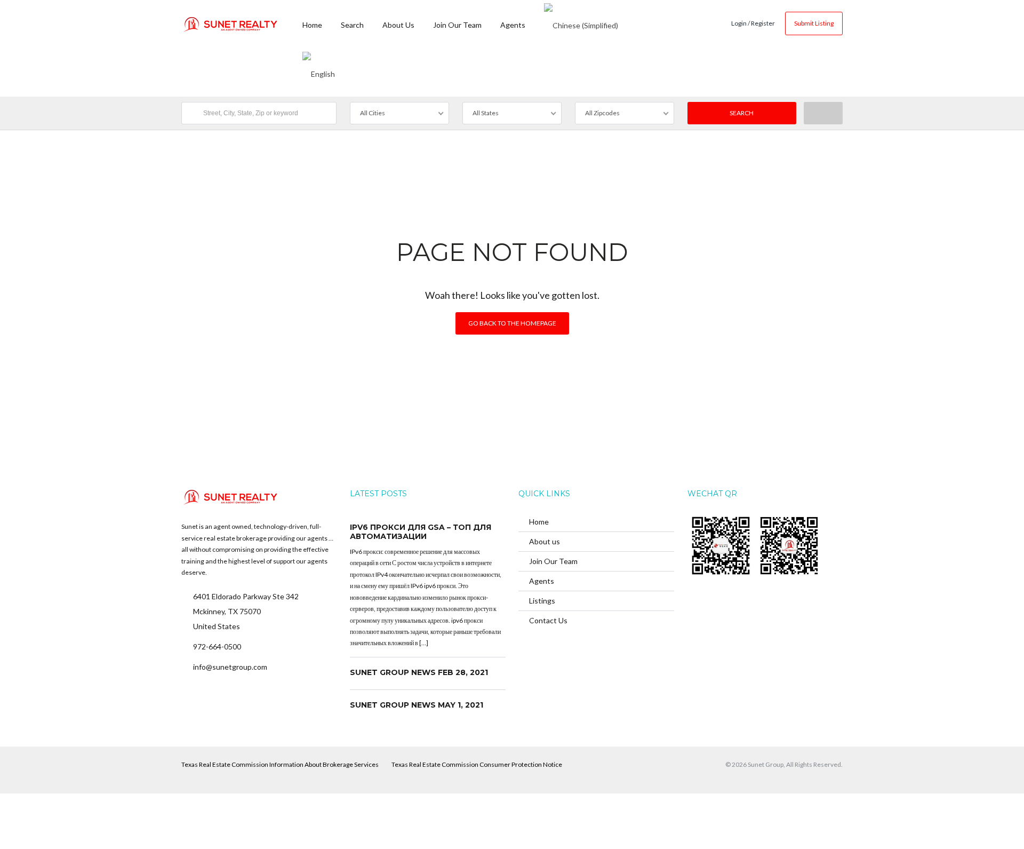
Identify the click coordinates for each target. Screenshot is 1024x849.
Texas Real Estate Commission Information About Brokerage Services (280, 764)
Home (312, 24)
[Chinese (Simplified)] (581, 24)
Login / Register (753, 23)
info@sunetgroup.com (230, 666)
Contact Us (548, 620)
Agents (512, 24)
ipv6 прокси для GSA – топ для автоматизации (420, 532)
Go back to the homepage (512, 323)
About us (398, 24)
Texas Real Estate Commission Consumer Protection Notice (476, 764)
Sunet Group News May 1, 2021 (416, 705)
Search (352, 24)
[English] (318, 72)
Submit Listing (814, 23)
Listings (542, 600)
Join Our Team (457, 24)
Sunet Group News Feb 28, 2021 (419, 672)
